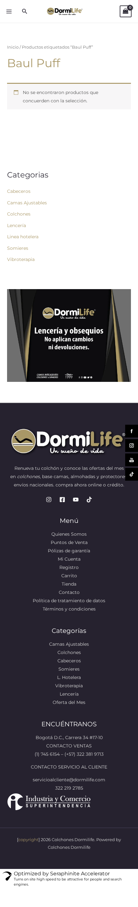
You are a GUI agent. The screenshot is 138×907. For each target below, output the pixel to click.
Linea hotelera (23, 237)
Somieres (17, 248)
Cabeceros (18, 191)
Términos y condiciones (69, 609)
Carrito (69, 576)
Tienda (69, 584)
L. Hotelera (69, 677)
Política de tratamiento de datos (69, 600)
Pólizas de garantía (69, 551)
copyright (28, 839)
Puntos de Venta (69, 542)
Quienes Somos (69, 534)
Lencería (16, 225)
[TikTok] (89, 499)
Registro (69, 567)
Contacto (69, 592)
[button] (25, 11)
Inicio (13, 47)
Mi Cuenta (69, 559)
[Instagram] (49, 499)
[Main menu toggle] (9, 11)
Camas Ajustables (27, 203)
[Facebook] (62, 499)
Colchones (18, 214)
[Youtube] (76, 499)
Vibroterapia (21, 259)
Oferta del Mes (69, 702)
